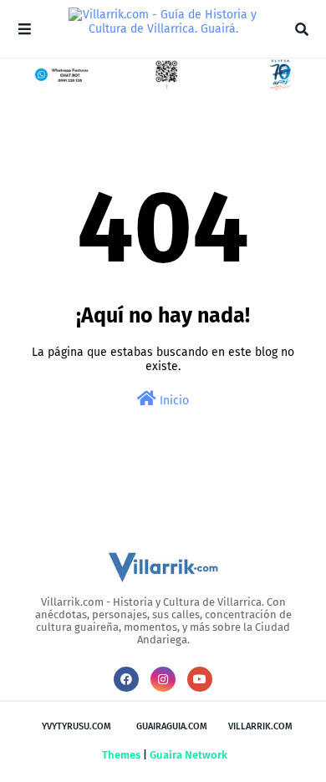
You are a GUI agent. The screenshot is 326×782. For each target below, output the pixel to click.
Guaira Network (188, 755)
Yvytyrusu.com (76, 726)
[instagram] (163, 679)
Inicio (172, 401)
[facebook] (126, 679)
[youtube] (199, 679)
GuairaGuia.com (171, 726)
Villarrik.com (260, 726)
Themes (121, 755)
